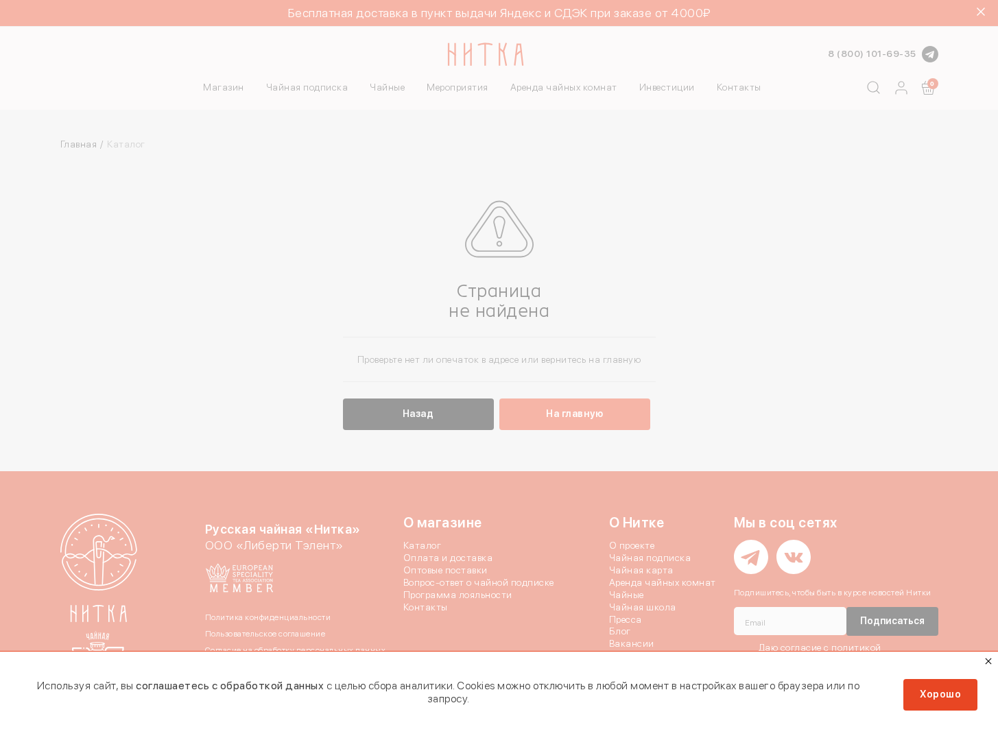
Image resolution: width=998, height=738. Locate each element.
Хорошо (940, 694)
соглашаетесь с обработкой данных (230, 685)
